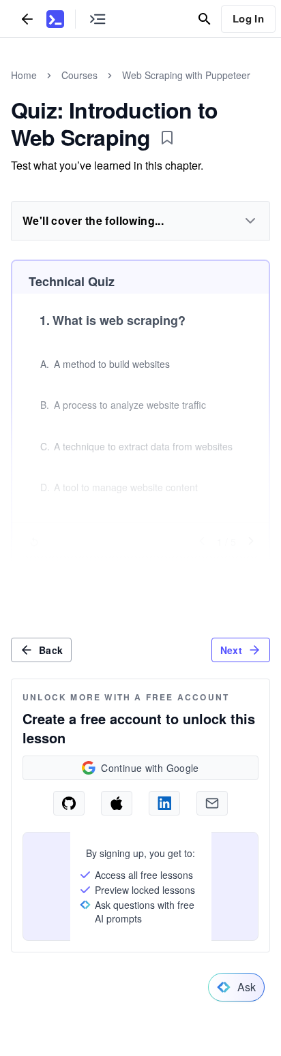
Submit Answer (140, 568)
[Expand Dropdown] (250, 220)
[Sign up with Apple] (116, 803)
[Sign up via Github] (69, 803)
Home (24, 75)
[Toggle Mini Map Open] (97, 18)
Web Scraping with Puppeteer (186, 75)
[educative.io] (55, 19)
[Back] (27, 18)
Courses (79, 75)
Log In (248, 18)
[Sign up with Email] (212, 803)
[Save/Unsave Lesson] (167, 138)
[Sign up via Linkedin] (164, 803)
